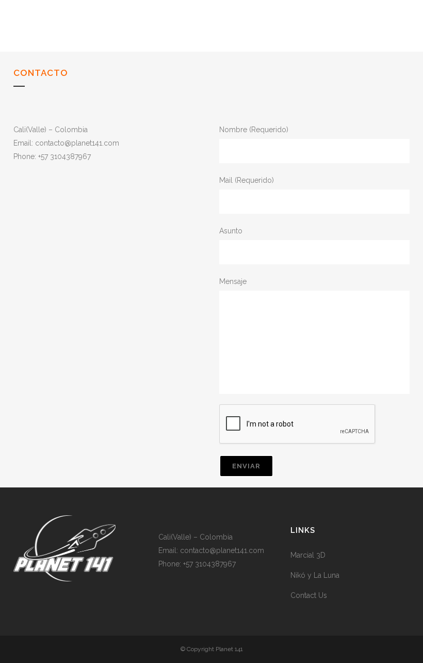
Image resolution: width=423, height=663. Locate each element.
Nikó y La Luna (314, 575)
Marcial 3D (308, 555)
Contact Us (308, 595)
